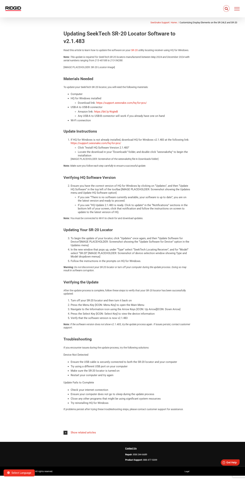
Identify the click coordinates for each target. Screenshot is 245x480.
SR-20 (134, 50)
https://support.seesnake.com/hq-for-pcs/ (121, 102)
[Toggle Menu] (237, 8)
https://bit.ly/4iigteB (106, 111)
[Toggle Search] (226, 8)
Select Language (21, 472)
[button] (126, 432)
